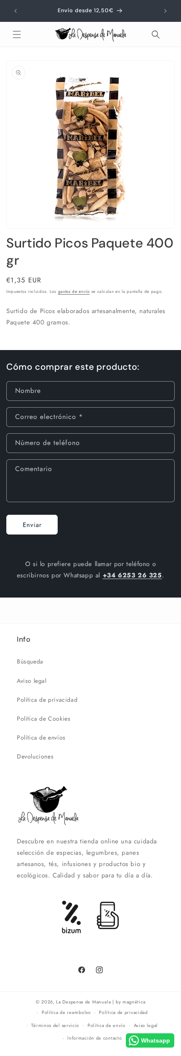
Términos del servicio (55, 1025)
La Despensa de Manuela (83, 1001)
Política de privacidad (47, 699)
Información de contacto (94, 1038)
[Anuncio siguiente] (165, 11)
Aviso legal (32, 681)
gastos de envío (74, 291)
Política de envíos (41, 737)
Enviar (32, 524)
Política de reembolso (66, 1012)
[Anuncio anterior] (15, 11)
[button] (17, 34)
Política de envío (106, 1025)
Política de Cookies (43, 718)
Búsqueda (30, 661)
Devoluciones (35, 756)
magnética (133, 1001)
